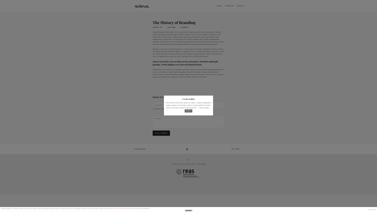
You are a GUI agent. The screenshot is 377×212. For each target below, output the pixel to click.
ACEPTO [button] (188, 111)
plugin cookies (372, 209)
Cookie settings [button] (204, 108)
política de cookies (119, 208)
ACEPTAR (188, 210)
